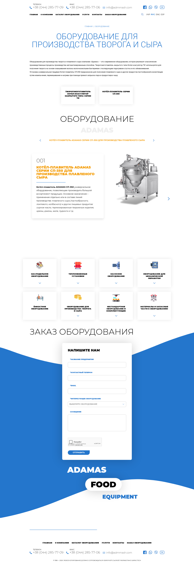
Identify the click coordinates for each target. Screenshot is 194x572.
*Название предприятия (82, 359)
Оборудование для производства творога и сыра (78, 309)
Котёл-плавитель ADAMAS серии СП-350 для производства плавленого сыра (97, 140)
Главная (34, 15)
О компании (47, 15)
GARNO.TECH (136, 560)
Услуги (85, 15)
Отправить (79, 452)
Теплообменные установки (78, 275)
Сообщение (75, 412)
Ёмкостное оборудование (39, 308)
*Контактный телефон (81, 372)
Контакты (97, 15)
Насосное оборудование (116, 275)
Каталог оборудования (67, 15)
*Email (73, 386)
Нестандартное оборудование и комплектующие (116, 309)
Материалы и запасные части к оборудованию (154, 308)
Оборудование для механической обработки (154, 276)
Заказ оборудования (115, 15)
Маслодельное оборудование (39, 275)
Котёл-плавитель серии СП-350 (116, 93)
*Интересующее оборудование (85, 399)
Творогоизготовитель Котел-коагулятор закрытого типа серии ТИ (78, 95)
